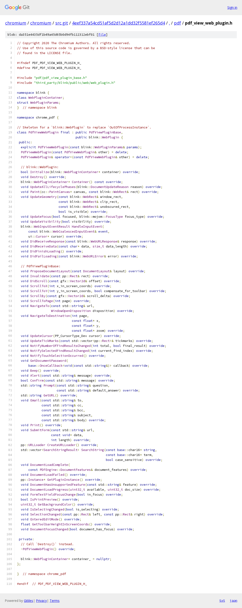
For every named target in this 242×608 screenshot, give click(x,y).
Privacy (41, 600)
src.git (61, 23)
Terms (55, 600)
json (233, 600)
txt (222, 600)
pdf (177, 23)
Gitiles (28, 600)
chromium (15, 23)
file (102, 35)
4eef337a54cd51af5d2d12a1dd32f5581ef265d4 (118, 23)
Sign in (232, 7)
